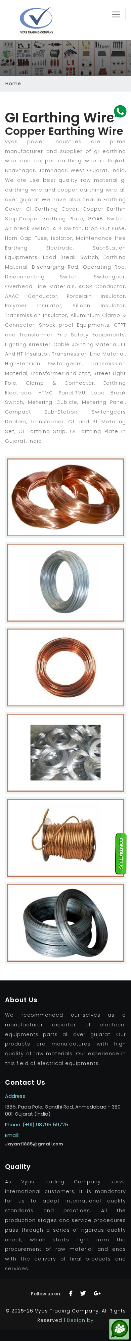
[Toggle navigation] (116, 14)
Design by (80, 1320)
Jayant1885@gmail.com (34, 1144)
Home (13, 83)
